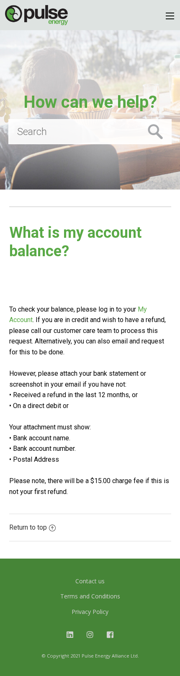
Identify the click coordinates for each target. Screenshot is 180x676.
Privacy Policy (90, 612)
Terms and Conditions (90, 596)
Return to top (28, 527)
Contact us (90, 581)
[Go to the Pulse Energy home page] (36, 15)
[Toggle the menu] (170, 16)
